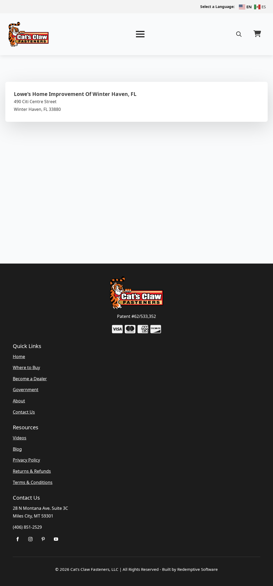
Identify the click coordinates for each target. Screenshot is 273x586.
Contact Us (24, 412)
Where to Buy (26, 367)
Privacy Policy (26, 460)
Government (25, 390)
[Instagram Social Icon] (30, 539)
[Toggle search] (239, 34)
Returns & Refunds (32, 471)
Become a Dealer (30, 379)
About (19, 401)
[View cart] (257, 34)
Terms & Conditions (33, 482)
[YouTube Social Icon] (56, 539)
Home (19, 356)
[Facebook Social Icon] (17, 539)
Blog (17, 449)
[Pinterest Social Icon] (43, 539)
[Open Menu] (140, 34)
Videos (19, 438)
